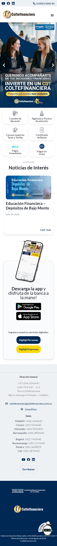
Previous (4, 65)
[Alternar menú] (52, 15)
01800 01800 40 (45, 3)
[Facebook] (8, 3)
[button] (21, 241)
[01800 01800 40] (34, 3)
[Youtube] (3, 3)
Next (53, 65)
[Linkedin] (13, 3)
